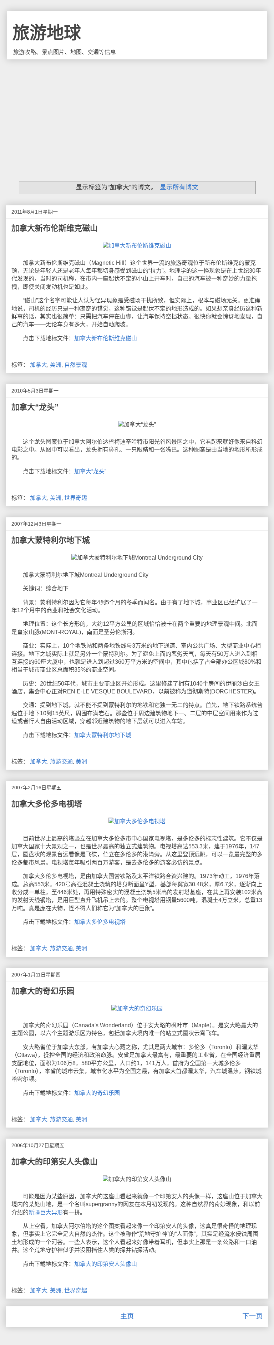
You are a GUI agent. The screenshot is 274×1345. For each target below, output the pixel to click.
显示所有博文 (179, 187)
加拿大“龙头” (35, 407)
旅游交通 (61, 762)
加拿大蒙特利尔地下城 (50, 540)
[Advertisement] (137, 113)
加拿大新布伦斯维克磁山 (54, 228)
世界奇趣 (75, 498)
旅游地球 (46, 32)
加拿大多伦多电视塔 (46, 803)
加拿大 (38, 365)
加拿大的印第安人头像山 (54, 1161)
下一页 (252, 1316)
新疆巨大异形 (46, 1212)
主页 (127, 1316)
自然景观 (75, 365)
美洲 (55, 365)
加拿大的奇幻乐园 (42, 990)
